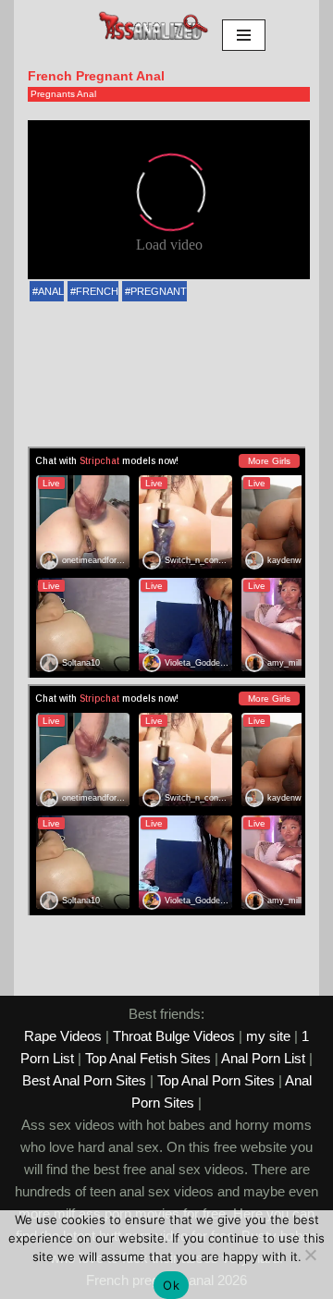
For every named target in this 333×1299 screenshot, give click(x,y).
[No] (310, 1254)
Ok (171, 1285)
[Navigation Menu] (243, 35)
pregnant (158, 291)
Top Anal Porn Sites (216, 1080)
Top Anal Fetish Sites (148, 1058)
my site (268, 1036)
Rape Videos (63, 1036)
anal (51, 291)
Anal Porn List (263, 1058)
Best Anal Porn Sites (84, 1080)
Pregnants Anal (63, 94)
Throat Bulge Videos (174, 1036)
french (97, 291)
